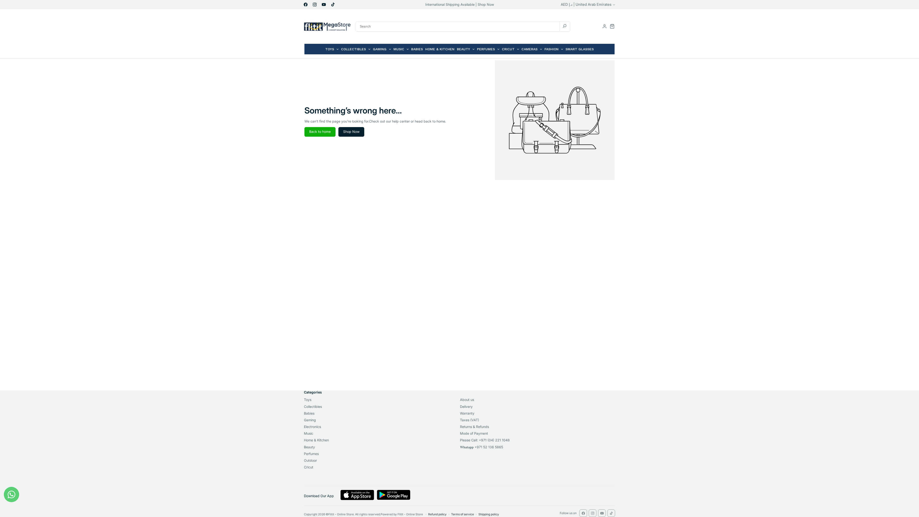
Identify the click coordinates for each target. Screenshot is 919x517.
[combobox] (463, 26)
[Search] (564, 26)
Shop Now (351, 131)
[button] (612, 26)
